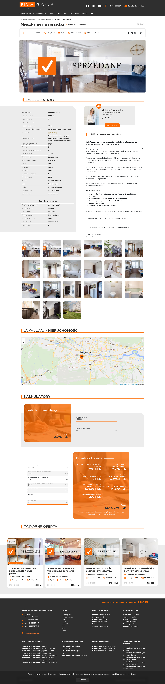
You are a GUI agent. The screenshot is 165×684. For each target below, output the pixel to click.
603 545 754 (109, 118)
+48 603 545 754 (33, 620)
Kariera (65, 14)
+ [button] (23, 340)
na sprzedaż (131, 615)
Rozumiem (82, 680)
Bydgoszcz (35, 646)
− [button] (23, 342)
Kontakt (84, 14)
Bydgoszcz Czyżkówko (39, 662)
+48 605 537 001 (33, 623)
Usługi (50, 14)
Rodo (64, 631)
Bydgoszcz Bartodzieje (39, 655)
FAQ (71, 14)
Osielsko (74, 655)
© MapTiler (126, 384)
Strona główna (25, 14)
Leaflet (121, 384)
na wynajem (101, 615)
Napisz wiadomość (112, 125)
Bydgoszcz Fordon (38, 651)
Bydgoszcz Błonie (37, 653)
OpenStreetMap (134, 384)
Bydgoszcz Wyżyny (38, 657)
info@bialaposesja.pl (32, 633)
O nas (59, 14)
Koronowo (103, 648)
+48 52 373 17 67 (33, 626)
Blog (77, 14)
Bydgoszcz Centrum (38, 648)
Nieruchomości (38, 14)
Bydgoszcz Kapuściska (39, 660)
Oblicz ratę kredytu (94, 33)
